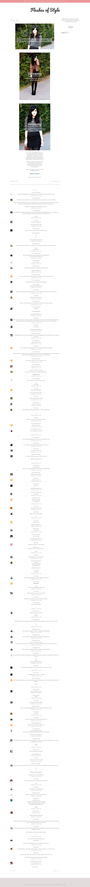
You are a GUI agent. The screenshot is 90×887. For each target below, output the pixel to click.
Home (24, 1)
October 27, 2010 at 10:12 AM (36, 796)
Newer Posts (13, 870)
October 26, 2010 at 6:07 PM (36, 632)
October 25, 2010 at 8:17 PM (36, 287)
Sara (36, 542)
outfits (16, 181)
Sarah (36, 295)
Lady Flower (36, 364)
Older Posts (56, 870)
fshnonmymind (35, 198)
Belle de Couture (36, 763)
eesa (36, 700)
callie (36, 346)
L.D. (36, 388)
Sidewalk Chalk (36, 249)
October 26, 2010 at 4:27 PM (36, 600)
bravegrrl (35, 711)
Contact (64, 1)
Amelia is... (36, 749)
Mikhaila (35, 289)
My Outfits (31, 1)
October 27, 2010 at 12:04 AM (36, 720)
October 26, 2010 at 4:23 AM (36, 426)
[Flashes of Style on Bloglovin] (34, 174)
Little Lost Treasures (35, 192)
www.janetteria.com (35, 423)
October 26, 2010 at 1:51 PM (36, 558)
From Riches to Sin (36, 333)
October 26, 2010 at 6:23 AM (36, 446)
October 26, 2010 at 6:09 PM (36, 645)
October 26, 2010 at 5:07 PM (36, 608)
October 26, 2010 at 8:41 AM (36, 495)
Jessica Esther (35, 728)
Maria (36, 597)
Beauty (48, 1)
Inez (36, 478)
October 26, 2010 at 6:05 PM (36, 626)
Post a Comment (34, 866)
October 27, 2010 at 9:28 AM (36, 790)
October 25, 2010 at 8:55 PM (36, 293)
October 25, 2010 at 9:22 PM (36, 304)
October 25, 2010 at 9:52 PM (36, 315)
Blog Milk (53, 884)
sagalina (35, 798)
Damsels (35, 847)
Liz (35, 506)
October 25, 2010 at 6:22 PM (36, 241)
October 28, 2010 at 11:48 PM (36, 858)
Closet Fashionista (35, 253)
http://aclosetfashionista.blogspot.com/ (36, 256)
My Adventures (40, 1)
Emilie (36, 448)
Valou (36, 591)
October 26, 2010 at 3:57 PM (36, 594)
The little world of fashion (35, 492)
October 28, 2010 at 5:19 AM (36, 844)
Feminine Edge (14, 19)
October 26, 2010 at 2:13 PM (36, 573)
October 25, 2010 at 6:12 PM (36, 226)
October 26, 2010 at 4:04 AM (36, 415)
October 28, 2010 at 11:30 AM (36, 850)
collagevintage (35, 738)
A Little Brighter (35, 210)
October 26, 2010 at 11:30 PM (36, 709)
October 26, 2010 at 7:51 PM (36, 670)
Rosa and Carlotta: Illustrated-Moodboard (36, 838)
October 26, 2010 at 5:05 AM (36, 440)
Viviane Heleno (35, 472)
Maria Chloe (35, 266)
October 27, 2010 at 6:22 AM (36, 761)
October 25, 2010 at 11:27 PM (36, 356)
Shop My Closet (56, 1)
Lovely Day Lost (36, 274)
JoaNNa (35, 787)
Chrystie (35, 653)
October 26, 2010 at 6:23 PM (36, 663)
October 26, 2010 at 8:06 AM (36, 475)
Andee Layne (35, 792)
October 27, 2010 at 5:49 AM (36, 755)
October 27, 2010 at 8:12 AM (36, 784)
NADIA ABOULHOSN (36, 723)
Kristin (36, 511)
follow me (42, 587)
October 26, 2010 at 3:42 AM (36, 405)
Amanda (35, 826)
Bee (36, 555)
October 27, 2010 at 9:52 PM (36, 836)
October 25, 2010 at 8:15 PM (36, 277)
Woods (36, 717)
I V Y (36, 672)
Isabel (36, 819)
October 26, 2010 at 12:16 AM (36, 367)
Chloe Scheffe (35, 678)
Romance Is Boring (36, 454)
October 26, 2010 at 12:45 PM (36, 540)
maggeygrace (35, 629)
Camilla (35, 483)
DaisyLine (36, 611)
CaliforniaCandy (36, 534)
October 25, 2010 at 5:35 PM (36, 217)
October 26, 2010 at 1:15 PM (36, 552)
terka (36, 417)
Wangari (35, 443)
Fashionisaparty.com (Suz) (35, 861)
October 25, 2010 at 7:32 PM (36, 263)
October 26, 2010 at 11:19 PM (36, 703)
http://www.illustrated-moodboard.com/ (41, 843)
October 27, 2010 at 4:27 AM (36, 747)
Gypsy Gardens (35, 260)
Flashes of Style (45, 10)
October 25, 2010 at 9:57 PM (36, 322)
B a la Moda (36, 378)
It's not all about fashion (36, 587)
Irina (36, 396)
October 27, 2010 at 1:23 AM (36, 726)
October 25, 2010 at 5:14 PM (36, 195)
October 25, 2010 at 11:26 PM (36, 343)
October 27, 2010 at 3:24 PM (36, 808)
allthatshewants (35, 497)
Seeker (36, 778)
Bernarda (35, 528)
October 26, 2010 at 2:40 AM (36, 394)
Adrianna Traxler (36, 358)
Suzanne (35, 689)
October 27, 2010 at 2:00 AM (36, 736)
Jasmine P (36, 810)
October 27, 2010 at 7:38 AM (36, 776)
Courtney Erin (35, 280)
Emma (36, 402)
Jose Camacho (35, 228)
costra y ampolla (36, 306)
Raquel (36, 665)
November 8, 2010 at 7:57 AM (36, 864)
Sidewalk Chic (35, 243)
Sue (35, 220)
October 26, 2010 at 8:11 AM (36, 481)
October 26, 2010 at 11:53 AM (36, 526)
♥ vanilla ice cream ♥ (36, 374)
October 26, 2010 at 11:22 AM (36, 509)
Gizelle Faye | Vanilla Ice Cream (35, 370)
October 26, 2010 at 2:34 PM (36, 579)
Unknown (36, 581)
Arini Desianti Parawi (35, 560)
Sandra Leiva (36, 640)
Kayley (36, 852)
